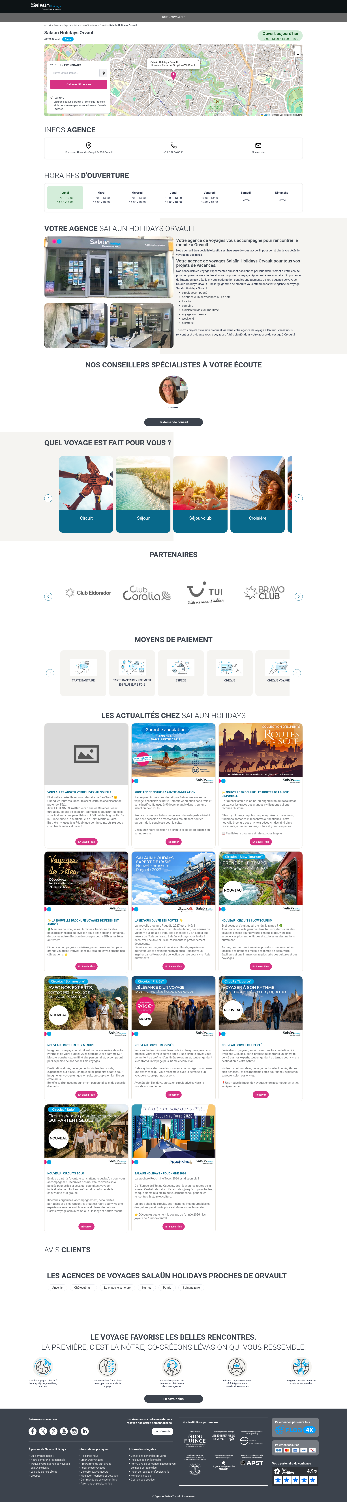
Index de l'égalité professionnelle (150, 1471)
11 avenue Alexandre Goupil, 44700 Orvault (89, 152)
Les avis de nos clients (44, 1471)
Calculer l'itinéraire (79, 84)
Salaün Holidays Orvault (69, 32)
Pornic (167, 1287)
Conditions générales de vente (148, 1455)
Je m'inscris (162, 1431)
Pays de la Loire (71, 25)
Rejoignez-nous (89, 1455)
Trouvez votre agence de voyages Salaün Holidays (50, 1465)
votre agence (120, 228)
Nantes (146, 1287)
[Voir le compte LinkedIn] (85, 1431)
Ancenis (57, 1287)
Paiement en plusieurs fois (96, 1483)
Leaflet (266, 114)
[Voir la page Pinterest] (53, 1431)
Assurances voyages (93, 1467)
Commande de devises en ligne (99, 1479)
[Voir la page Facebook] (33, 1431)
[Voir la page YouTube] (64, 1431)
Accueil (47, 25)
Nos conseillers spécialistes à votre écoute (173, 365)
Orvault (103, 25)
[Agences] (46, 6)
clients (67, 1250)
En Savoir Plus (86, 841)
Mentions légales (141, 1475)
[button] (173, 76)
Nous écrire (258, 152)
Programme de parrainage (96, 1463)
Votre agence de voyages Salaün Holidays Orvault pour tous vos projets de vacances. (238, 263)
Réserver (173, 841)
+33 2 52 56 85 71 (174, 152)
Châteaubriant (83, 1287)
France (57, 25)
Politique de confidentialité (146, 1459)
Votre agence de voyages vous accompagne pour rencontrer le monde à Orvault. (237, 242)
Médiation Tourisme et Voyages (99, 1475)
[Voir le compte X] (43, 1431)
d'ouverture (86, 175)
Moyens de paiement (173, 639)
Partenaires (173, 554)
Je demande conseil (173, 422)
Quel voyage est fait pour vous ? (107, 442)
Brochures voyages (92, 1459)
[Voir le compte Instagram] (74, 1431)
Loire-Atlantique (89, 25)
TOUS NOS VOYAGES (173, 17)
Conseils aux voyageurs (94, 1471)
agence (69, 130)
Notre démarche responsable (48, 1459)
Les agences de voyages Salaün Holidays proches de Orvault (167, 1275)
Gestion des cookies (143, 1479)
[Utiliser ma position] (103, 73)
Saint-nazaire (191, 1287)
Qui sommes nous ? (42, 1455)
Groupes (35, 1475)
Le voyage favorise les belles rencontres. (173, 1342)
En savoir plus (173, 1399)
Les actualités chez (173, 715)
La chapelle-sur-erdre (117, 1287)
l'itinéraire (65, 65)
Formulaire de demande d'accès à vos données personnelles (153, 1465)
